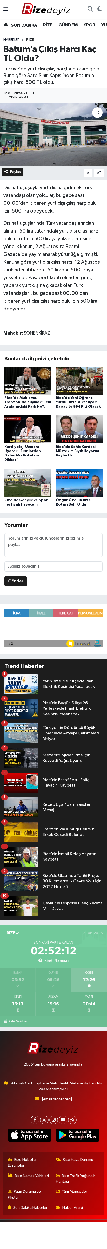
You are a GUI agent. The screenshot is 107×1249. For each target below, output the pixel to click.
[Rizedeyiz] (47, 9)
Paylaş (15, 172)
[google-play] (78, 1136)
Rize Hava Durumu (78, 1160)
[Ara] (90, 9)
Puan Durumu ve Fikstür (24, 1194)
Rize (30, 40)
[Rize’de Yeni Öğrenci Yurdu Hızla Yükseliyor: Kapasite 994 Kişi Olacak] (79, 380)
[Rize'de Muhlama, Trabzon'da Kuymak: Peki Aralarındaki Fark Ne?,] (27, 380)
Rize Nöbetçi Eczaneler (22, 1162)
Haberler (11, 40)
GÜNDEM (68, 25)
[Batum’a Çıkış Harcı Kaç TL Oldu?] (53, 134)
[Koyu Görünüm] (99, 9)
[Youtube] (63, 1120)
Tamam (68, 1242)
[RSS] (72, 1120)
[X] (44, 1120)
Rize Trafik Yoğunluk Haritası (76, 1178)
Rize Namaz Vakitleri (32, 1176)
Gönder (15, 581)
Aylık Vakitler (18, 1021)
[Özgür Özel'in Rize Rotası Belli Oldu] (79, 482)
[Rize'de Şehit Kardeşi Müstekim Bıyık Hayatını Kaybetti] (79, 429)
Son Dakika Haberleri (30, 1208)
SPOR (89, 25)
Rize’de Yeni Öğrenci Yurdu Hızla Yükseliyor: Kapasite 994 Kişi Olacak (78, 402)
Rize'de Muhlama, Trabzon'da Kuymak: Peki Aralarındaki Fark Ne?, (27, 402)
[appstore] (29, 1136)
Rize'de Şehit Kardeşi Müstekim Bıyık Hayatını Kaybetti (77, 451)
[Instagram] (53, 1120)
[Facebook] (35, 1120)
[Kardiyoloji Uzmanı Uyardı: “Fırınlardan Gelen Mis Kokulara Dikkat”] (27, 429)
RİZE (47, 25)
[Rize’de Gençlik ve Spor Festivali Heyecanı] (27, 482)
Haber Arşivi (72, 1208)
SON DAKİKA (23, 25)
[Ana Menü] (5, 9)
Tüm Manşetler (74, 1191)
